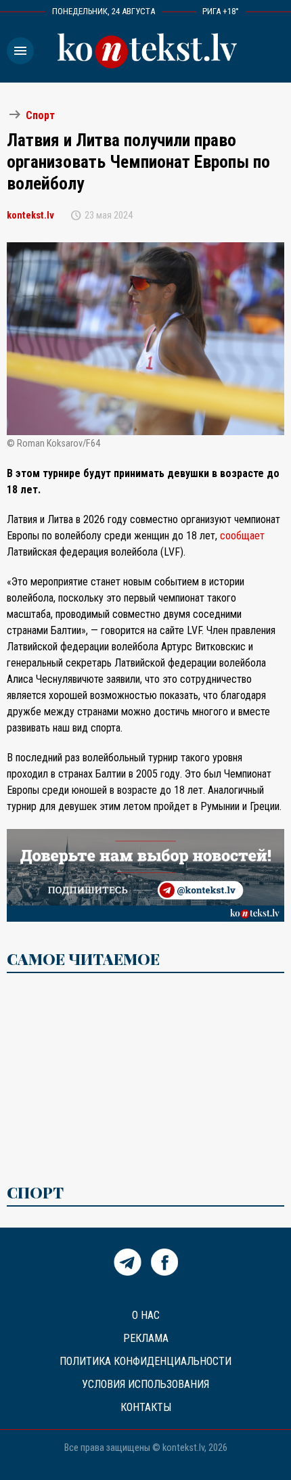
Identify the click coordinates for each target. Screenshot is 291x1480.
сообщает (242, 535)
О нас (146, 1315)
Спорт (40, 115)
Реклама (146, 1338)
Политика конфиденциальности (145, 1361)
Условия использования (145, 1384)
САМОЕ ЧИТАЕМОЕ (83, 959)
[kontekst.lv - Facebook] (164, 1271)
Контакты (145, 1407)
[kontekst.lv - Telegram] (127, 1271)
